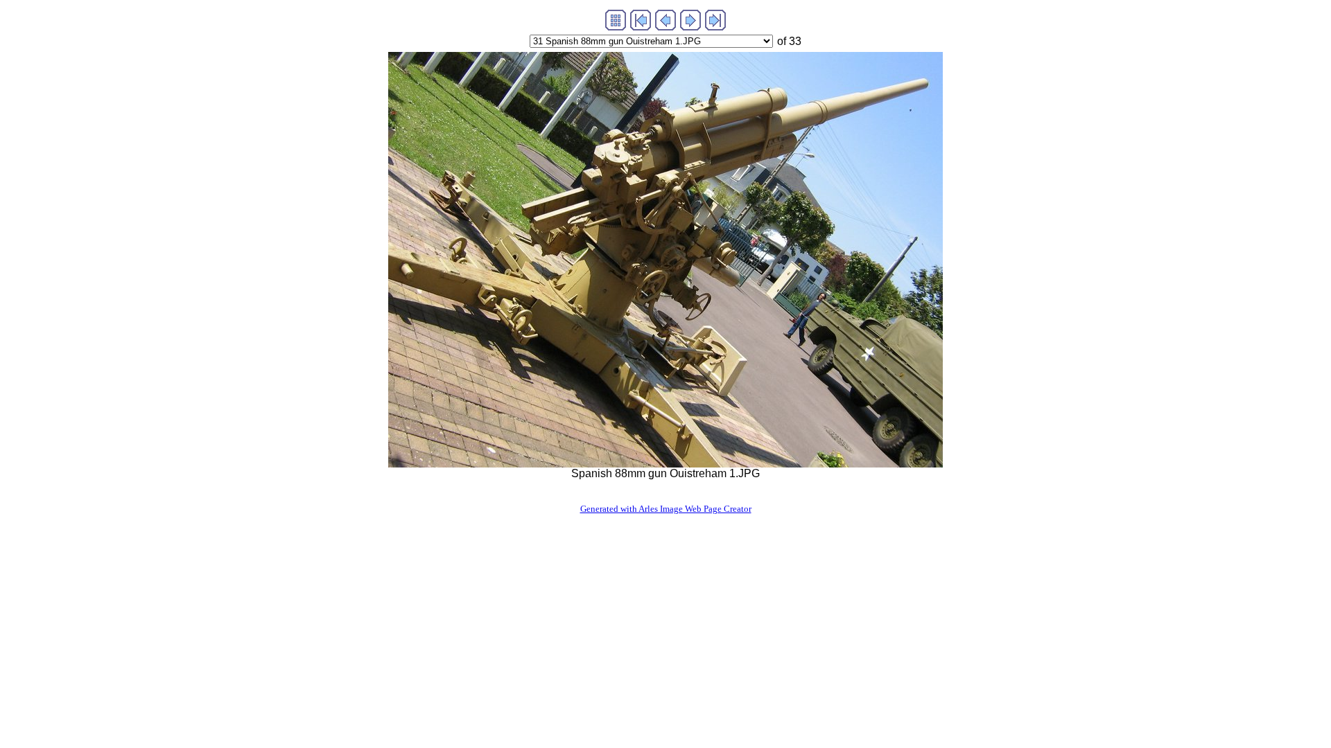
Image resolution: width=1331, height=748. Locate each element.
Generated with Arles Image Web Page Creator (665, 509)
